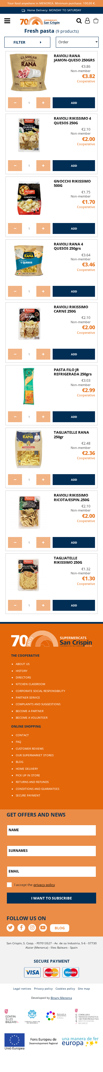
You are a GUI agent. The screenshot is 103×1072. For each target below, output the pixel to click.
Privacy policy (43, 988)
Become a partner (29, 711)
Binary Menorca (61, 998)
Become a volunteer (31, 718)
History (21, 671)
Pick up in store (28, 775)
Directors (23, 677)
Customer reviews (29, 749)
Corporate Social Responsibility (40, 691)
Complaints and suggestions (38, 704)
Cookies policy (65, 988)
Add (74, 103)
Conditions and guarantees (37, 789)
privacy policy (44, 885)
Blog (19, 762)
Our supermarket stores (35, 755)
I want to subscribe (51, 898)
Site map (84, 988)
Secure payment (28, 795)
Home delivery (27, 769)
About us (22, 664)
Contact (22, 735)
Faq (18, 742)
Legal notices (22, 988)
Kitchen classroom (30, 684)
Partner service (28, 697)
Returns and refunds (32, 782)
